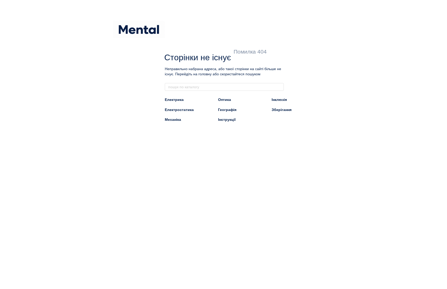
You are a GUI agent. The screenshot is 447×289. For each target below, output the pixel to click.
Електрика (174, 100)
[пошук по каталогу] (279, 87)
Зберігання (282, 110)
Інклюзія (279, 100)
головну (205, 74)
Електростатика (179, 110)
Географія (227, 110)
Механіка (173, 119)
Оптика (224, 100)
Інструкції (227, 119)
